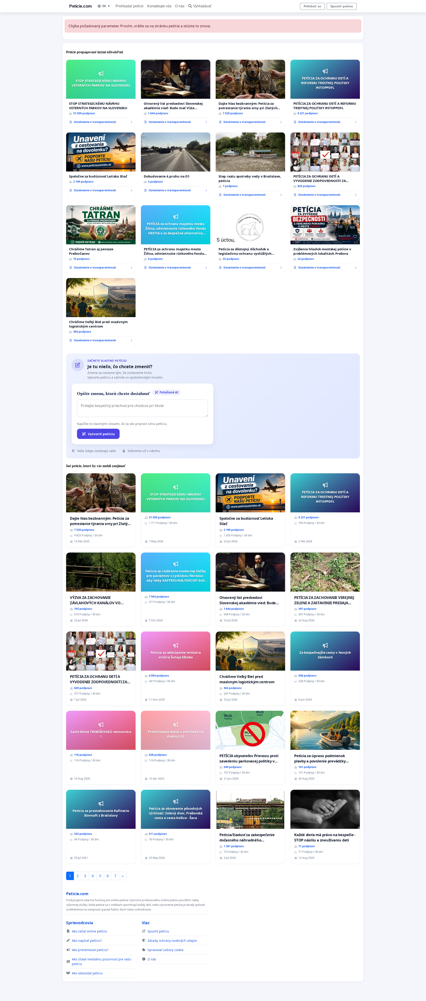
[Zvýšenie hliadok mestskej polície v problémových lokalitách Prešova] (325, 239)
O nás (179, 6)
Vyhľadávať (202, 6)
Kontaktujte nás (159, 6)
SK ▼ (106, 6)
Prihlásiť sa (312, 6)
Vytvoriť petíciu (101, 434)
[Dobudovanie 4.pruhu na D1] (175, 163)
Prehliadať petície (130, 6)
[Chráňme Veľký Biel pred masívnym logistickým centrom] (101, 312)
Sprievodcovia (79, 922)
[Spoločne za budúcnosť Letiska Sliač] (101, 163)
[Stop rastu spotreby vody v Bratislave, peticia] (250, 166)
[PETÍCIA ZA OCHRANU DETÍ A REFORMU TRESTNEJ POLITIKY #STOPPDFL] (325, 93)
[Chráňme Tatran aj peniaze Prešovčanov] (101, 239)
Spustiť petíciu (341, 6)
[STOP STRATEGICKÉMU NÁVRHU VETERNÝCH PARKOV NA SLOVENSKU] (101, 93)
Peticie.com (80, 6)
